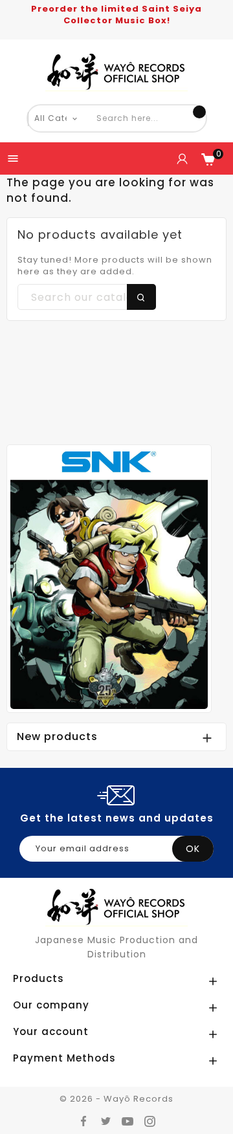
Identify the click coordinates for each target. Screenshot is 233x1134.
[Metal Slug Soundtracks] (109, 578)
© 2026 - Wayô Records (116, 1099)
